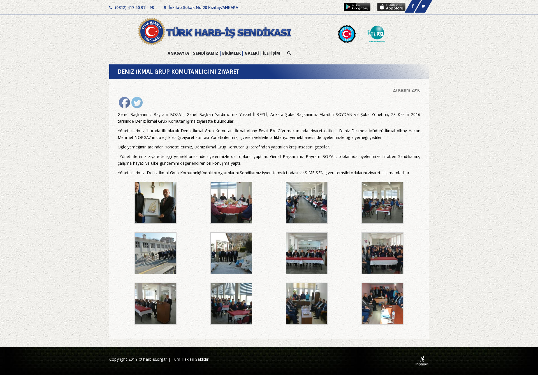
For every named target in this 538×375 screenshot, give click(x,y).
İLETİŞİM (271, 53)
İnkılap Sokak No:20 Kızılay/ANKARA (203, 7)
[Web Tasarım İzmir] (422, 360)
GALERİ (252, 53)
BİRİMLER (231, 53)
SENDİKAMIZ (205, 53)
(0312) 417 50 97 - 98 (134, 7)
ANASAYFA (178, 53)
